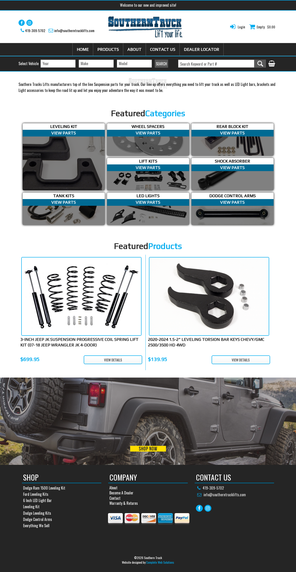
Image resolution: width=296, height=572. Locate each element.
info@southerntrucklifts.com (74, 30)
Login (241, 26)
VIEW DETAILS (113, 359)
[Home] (145, 27)
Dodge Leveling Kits (37, 513)
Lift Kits (148, 161)
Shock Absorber (232, 161)
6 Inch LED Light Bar (37, 500)
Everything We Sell (36, 525)
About (134, 49)
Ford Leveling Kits (35, 494)
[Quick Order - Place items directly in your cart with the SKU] (272, 64)
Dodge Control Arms (232, 195)
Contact (114, 498)
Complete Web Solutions (160, 562)
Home (83, 49)
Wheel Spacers (148, 126)
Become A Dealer (121, 493)
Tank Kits (63, 195)
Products (108, 49)
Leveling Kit (63, 126)
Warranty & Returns (123, 503)
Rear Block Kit (232, 126)
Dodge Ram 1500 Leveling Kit (44, 488)
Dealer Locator (201, 49)
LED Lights (148, 195)
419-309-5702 (35, 30)
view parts (63, 132)
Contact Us (162, 49)
